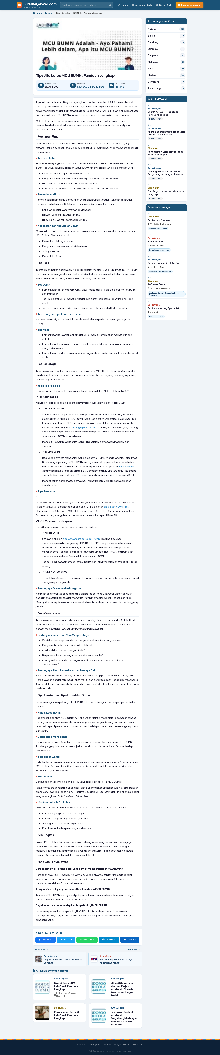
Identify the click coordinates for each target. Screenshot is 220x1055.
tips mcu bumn (126, 466)
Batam (166, 29)
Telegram (110, 939)
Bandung (166, 42)
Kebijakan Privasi (122, 1044)
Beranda (80, 1044)
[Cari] (110, 5)
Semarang (166, 81)
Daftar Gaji (165, 5)
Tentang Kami (94, 1044)
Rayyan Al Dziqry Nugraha (90, 86)
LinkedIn (131, 939)
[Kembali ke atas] (213, 1048)
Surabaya (166, 49)
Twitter (68, 939)
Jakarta (166, 68)
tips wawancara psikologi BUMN (81, 538)
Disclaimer (138, 1044)
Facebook (46, 939)
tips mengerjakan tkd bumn (84, 427)
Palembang (166, 88)
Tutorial (49, 12)
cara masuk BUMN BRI (117, 506)
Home (124, 5)
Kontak (107, 1044)
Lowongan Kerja (143, 5)
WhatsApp (88, 939)
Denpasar (166, 55)
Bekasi (166, 35)
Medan (166, 75)
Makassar (166, 62)
